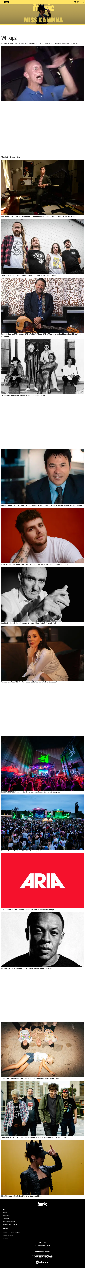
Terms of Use (6, 1218)
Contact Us (5, 1238)
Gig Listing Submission (8, 1235)
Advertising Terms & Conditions (10, 1224)
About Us (5, 1212)
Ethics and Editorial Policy (9, 1221)
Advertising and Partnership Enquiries (11, 1232)
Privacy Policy (6, 1215)
